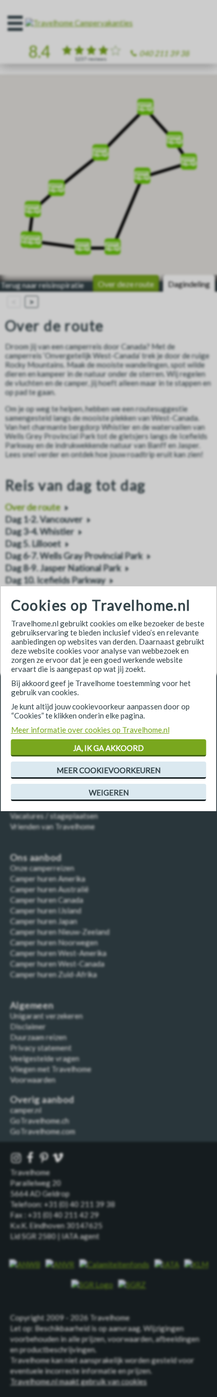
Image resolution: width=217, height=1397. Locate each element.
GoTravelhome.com (42, 1131)
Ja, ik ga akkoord (108, 747)
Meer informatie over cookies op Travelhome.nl (90, 729)
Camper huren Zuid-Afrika (53, 974)
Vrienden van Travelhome (52, 826)
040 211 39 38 (164, 53)
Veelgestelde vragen (44, 1058)
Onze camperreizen (42, 867)
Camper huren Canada (46, 899)
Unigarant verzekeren (46, 1015)
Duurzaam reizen (38, 1037)
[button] (29, 236)
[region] (108, 178)
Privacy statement (41, 1047)
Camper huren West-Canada (57, 963)
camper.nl (25, 1109)
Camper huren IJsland (45, 910)
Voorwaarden (33, 1079)
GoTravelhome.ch (39, 1120)
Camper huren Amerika (47, 878)
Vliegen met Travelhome (50, 1068)
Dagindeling (189, 284)
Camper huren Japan (43, 921)
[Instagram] (17, 1158)
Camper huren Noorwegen (54, 942)
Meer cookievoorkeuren (108, 770)
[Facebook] (31, 1158)
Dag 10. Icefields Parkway (55, 580)
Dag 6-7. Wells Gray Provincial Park (74, 555)
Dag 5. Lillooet (33, 543)
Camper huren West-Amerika (58, 952)
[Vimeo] (59, 1158)
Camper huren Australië (49, 889)
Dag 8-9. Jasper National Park (63, 568)
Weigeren (109, 792)
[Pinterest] (45, 1158)
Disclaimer (28, 1026)
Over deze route (126, 284)
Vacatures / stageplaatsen (54, 815)
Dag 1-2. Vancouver (44, 519)
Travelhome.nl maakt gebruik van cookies (78, 1381)
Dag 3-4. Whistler (39, 531)
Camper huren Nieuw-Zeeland (60, 931)
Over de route (33, 507)
